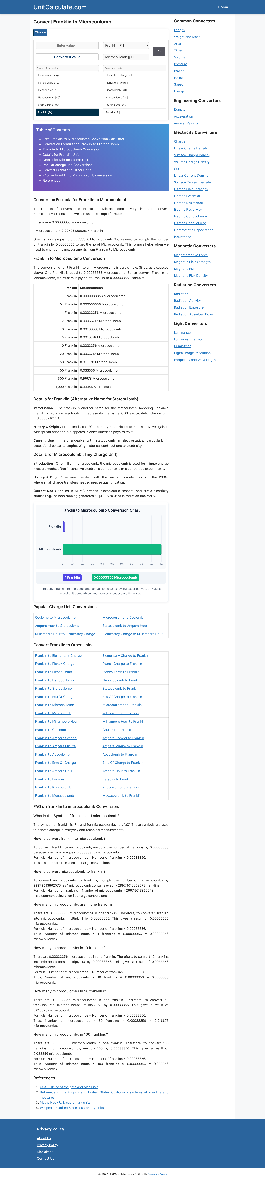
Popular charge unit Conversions (67, 165)
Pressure (180, 64)
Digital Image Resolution (192, 353)
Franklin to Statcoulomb (53, 688)
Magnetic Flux (184, 269)
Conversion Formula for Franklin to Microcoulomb (81, 144)
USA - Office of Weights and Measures (69, 1087)
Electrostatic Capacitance (193, 230)
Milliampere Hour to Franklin (124, 721)
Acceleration (183, 116)
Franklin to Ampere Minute (55, 746)
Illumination (182, 346)
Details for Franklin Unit (61, 154)
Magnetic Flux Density (191, 275)
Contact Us (45, 1158)
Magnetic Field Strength (192, 262)
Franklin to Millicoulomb (53, 713)
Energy (179, 91)
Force (178, 78)
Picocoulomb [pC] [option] (48, 89)
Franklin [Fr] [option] (45, 112)
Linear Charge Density (191, 148)
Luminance (182, 332)
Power (179, 71)
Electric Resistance (188, 203)
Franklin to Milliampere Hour (56, 721)
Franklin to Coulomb (50, 730)
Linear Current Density (191, 175)
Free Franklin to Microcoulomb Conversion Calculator (83, 139)
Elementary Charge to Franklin (126, 655)
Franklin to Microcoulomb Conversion (71, 149)
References (51, 180)
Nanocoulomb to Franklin (122, 680)
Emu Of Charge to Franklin (123, 763)
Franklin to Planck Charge (54, 664)
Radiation (181, 294)
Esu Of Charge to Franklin (122, 697)
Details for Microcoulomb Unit (65, 160)
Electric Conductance (190, 216)
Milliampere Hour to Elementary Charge (65, 634)
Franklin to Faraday (50, 779)
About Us (44, 1138)
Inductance (182, 237)
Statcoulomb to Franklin (121, 688)
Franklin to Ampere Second (56, 738)
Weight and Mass (187, 37)
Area (177, 44)
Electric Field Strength (191, 189)
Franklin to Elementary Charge (58, 655)
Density (180, 109)
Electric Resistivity (188, 209)
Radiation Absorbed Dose (193, 314)
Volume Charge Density (192, 162)
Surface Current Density (192, 182)
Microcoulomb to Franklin (122, 705)
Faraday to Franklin (117, 779)
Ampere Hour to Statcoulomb (57, 626)
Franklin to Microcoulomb (54, 705)
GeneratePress (157, 1174)
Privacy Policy (47, 1145)
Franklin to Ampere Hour (53, 771)
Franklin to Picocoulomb (53, 672)
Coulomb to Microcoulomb (55, 617)
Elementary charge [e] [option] (51, 75)
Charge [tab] (40, 32)
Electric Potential (187, 196)
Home (223, 7)
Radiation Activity (187, 300)
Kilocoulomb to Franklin (121, 787)
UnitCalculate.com (60, 7)
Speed (179, 84)
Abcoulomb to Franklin (120, 754)
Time (178, 50)
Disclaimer (45, 1152)
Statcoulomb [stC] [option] (48, 104)
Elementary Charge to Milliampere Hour (133, 634)
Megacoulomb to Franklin (122, 795)
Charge (179, 141)
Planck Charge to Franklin (122, 664)
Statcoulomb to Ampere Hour (125, 626)
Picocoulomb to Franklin (121, 672)
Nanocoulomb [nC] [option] (49, 97)
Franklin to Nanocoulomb (54, 680)
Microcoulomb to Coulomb (123, 617)
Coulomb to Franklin (118, 730)
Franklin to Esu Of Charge (54, 697)
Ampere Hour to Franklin (121, 771)
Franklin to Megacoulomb (54, 795)
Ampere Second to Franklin (123, 738)
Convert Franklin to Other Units (67, 170)
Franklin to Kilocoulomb (53, 787)
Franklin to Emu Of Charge (55, 763)
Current (180, 169)
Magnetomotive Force (191, 255)
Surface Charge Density (192, 155)
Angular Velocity (186, 123)
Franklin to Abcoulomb (52, 754)
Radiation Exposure (189, 307)
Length (179, 30)
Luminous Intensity (188, 339)
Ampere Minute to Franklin (123, 746)
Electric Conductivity (190, 223)
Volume (179, 57)
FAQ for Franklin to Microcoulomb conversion (77, 175)
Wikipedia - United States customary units (72, 1108)
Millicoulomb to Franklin (121, 713)
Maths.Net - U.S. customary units (65, 1102)
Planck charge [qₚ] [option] (49, 82)
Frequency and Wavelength (195, 360)
